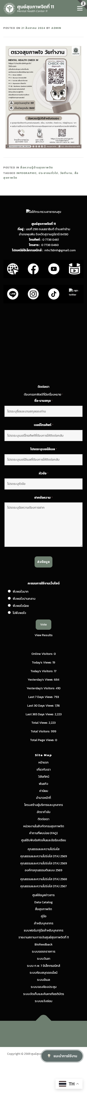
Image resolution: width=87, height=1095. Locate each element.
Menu (80, 8)
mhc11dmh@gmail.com (60, 250)
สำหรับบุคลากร (43, 923)
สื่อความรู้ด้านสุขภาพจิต (36, 168)
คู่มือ (43, 916)
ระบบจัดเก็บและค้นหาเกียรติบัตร (43, 994)
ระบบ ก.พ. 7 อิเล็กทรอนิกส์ (43, 965)
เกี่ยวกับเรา (44, 769)
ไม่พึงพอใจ (19, 613)
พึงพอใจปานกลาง (24, 598)
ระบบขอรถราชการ (43, 951)
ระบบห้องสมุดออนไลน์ (43, 972)
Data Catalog (43, 902)
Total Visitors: (41, 731)
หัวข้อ (43, 473)
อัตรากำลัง (43, 812)
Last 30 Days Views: (41, 705)
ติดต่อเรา (43, 819)
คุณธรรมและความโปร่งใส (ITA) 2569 (43, 856)
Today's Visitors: (42, 671)
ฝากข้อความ (43, 498)
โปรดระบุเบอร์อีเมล (43, 449)
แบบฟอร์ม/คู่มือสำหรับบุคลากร (43, 930)
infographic (27, 173)
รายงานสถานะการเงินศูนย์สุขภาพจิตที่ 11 (44, 937)
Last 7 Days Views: (41, 697)
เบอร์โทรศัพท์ (43, 425)
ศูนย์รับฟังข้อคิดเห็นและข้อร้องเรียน (43, 840)
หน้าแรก (43, 762)
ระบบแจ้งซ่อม (43, 1001)
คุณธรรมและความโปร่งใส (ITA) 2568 (43, 879)
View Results (44, 635)
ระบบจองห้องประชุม (43, 987)
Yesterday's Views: (41, 679)
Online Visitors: (42, 653)
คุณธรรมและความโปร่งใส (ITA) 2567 (43, 886)
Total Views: (40, 722)
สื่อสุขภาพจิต (43, 909)
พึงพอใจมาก (21, 591)
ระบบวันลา (43, 958)
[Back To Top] (44, 1021)
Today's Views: (42, 662)
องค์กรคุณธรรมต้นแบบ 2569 (43, 870)
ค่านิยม (43, 791)
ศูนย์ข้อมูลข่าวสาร (43, 895)
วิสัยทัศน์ (43, 776)
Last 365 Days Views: (40, 714)
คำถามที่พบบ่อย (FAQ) (43, 833)
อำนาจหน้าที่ (43, 797)
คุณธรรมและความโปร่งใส (44, 849)
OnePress (62, 1031)
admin (56, 28)
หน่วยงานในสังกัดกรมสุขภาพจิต (43, 826)
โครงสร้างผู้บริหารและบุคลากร (43, 805)
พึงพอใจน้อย (21, 605)
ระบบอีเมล (43, 979)
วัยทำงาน (66, 173)
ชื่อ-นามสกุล (43, 401)
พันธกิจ (43, 783)
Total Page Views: (42, 740)
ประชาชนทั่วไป (48, 173)
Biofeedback (44, 944)
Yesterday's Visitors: (41, 688)
